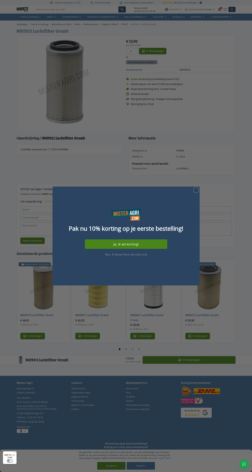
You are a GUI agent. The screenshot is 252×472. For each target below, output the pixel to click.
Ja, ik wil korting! (126, 244)
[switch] (10, 461)
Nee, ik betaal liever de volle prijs (126, 254)
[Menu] (15, 453)
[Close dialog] (196, 190)
